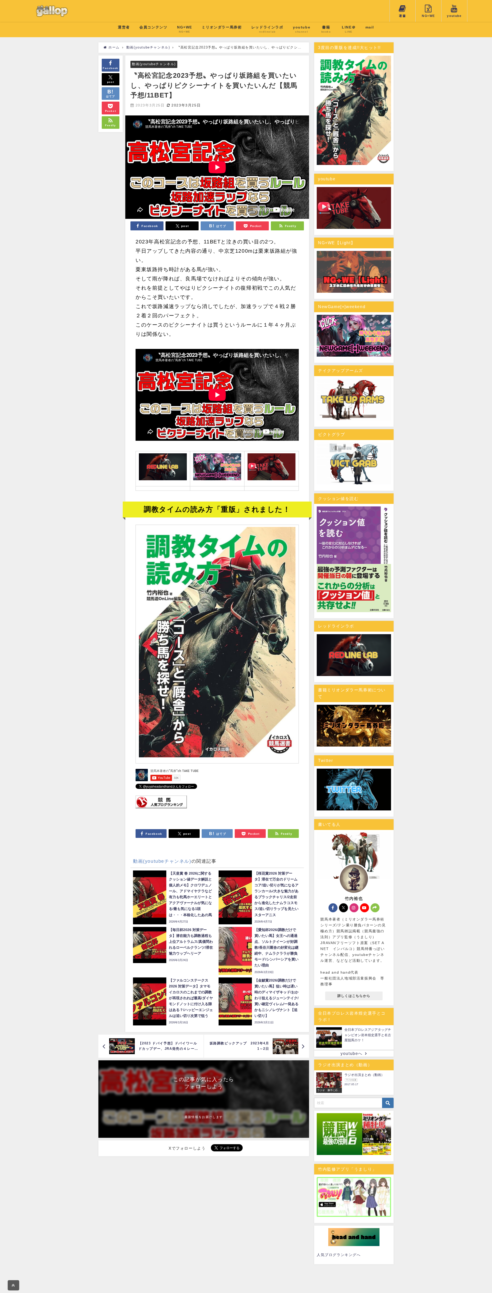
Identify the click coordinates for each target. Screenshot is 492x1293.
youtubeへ (352, 1053)
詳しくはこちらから (354, 996)
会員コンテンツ (153, 27)
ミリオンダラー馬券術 (222, 27)
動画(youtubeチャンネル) (154, 64)
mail (369, 27)
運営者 (124, 27)
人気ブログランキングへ (339, 1255)
